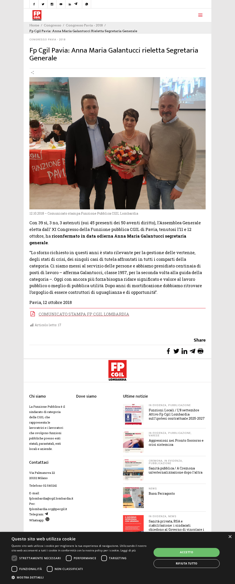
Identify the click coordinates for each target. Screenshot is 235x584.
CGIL (40, 417)
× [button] (230, 537)
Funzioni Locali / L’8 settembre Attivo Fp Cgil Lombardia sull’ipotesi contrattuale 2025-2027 (177, 414)
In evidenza (157, 405)
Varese (154, 435)
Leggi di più (128, 550)
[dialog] (117, 558)
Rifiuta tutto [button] (187, 563)
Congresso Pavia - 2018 (84, 25)
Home (34, 25)
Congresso (52, 25)
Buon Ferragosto (162, 493)
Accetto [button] (186, 552)
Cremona (155, 460)
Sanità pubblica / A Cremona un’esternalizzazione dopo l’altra (175, 470)
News (153, 488)
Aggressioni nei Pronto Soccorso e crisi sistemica (176, 442)
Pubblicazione (179, 405)
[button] (79, 577)
